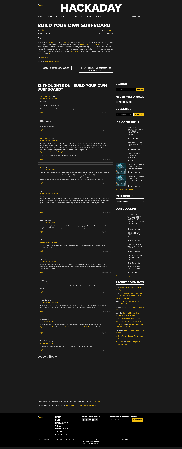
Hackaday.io (61, 16)
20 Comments (134, 186)
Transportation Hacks (52, 61)
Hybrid (42, 168)
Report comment (106, 113)
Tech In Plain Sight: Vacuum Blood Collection (135, 257)
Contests (77, 16)
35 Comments (134, 263)
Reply (41, 113)
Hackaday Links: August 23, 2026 (134, 268)
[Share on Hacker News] (44, 33)
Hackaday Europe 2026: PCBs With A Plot (134, 144)
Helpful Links (75, 51)
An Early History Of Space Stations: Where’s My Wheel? (135, 167)
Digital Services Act (128, 440)
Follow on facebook (117, 102)
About (99, 16)
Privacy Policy (107, 440)
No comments (134, 150)
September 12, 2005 (106, 34)
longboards (65, 42)
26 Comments (134, 172)
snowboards (53, 42)
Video (58, 426)
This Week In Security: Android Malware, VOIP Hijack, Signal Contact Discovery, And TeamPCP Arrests (135, 219)
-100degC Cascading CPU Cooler (54, 68)
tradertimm (120, 342)
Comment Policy (97, 401)
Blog (49, 16)
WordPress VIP (95, 443)
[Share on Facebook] (38, 33)
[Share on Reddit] (47, 33)
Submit (88, 16)
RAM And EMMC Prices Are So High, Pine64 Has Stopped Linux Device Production (130, 295)
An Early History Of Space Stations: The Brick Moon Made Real (135, 179)
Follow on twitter (120, 102)
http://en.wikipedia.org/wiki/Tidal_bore (52, 152)
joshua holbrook (45, 96)
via (49, 54)
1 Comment (133, 273)
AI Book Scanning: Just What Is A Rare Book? (135, 246)
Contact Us (61, 434)
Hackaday (91, 8)
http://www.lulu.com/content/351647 (77, 327)
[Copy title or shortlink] (49, 34)
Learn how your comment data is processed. (81, 405)
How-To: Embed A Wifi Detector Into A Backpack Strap (96, 69)
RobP (117, 336)
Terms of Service (117, 440)
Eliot (42, 30)
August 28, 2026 (138, 17)
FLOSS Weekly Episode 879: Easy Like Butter (134, 235)
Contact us (130, 102)
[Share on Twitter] (41, 33)
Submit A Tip (61, 429)
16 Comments (134, 161)
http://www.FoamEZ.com (48, 327)
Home (40, 16)
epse (117, 319)
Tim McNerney (121, 325)
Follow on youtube (123, 102)
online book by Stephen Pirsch (90, 45)
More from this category (124, 190)
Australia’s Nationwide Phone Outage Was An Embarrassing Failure (135, 131)
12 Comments (108, 30)
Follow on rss (127, 102)
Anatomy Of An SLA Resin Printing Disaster (135, 155)
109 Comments (134, 252)
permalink (44, 57)
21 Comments (134, 138)
